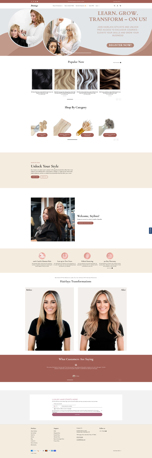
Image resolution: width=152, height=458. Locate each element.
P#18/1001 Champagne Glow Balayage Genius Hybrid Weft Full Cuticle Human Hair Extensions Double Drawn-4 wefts (64, 92)
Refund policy (33, 445)
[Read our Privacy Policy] (101, 410)
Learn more (109, 268)
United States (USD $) (116, 1)
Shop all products (116, 62)
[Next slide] (120, 99)
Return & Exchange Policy (59, 439)
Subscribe (77, 414)
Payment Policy (57, 435)
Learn (97, 5)
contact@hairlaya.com (81, 439)
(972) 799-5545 (80, 437)
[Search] (114, 5)
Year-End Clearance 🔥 (81, 5)
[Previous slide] (117, 99)
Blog (32, 439)
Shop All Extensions (57, 5)
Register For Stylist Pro (85, 223)
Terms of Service (34, 443)
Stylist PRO (91, 5)
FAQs (55, 431)
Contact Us (33, 441)
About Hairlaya (34, 431)
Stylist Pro (33, 435)
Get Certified (33, 433)
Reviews (32, 437)
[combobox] (55, 406)
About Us (43, 177)
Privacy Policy (56, 441)
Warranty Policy (57, 437)
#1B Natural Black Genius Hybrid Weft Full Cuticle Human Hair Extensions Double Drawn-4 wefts (42, 92)
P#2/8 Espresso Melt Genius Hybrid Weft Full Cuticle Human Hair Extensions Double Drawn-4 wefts (110, 92)
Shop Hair (35, 177)
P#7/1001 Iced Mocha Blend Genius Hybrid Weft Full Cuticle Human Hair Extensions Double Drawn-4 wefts (87, 92)
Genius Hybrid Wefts (69, 5)
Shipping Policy (57, 433)
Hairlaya (35, 453)
